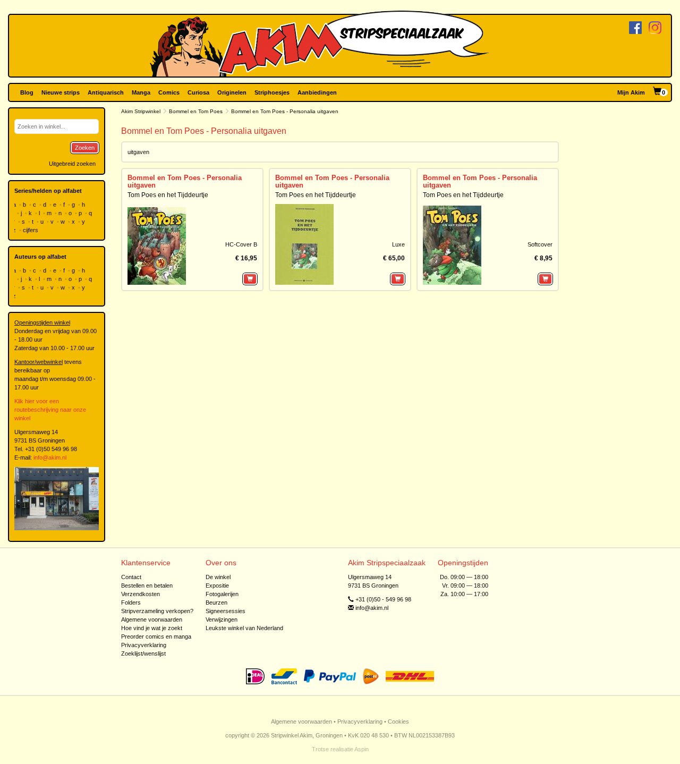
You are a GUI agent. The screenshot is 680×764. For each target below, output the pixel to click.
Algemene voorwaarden (151, 619)
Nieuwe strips (60, 92)
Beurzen (216, 602)
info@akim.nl (49, 457)
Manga (141, 92)
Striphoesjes (272, 92)
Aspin (361, 749)
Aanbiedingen (317, 92)
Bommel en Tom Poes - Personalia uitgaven (185, 181)
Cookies (398, 721)
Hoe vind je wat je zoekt (151, 628)
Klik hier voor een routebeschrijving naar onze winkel (50, 409)
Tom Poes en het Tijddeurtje (168, 195)
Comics (169, 92)
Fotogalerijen (222, 594)
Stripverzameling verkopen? (157, 611)
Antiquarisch (106, 92)
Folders (131, 602)
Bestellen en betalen (147, 585)
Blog (26, 92)
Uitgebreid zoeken (72, 163)
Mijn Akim (631, 92)
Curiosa (198, 92)
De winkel (218, 577)
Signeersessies (225, 611)
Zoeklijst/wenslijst (143, 653)
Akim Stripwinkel (140, 111)
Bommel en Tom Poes (196, 111)
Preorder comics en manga (156, 636)
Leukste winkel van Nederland (244, 628)
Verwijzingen (221, 619)
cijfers (31, 230)
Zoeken (85, 148)
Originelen (231, 92)
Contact (131, 577)
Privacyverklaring (143, 645)
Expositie (217, 585)
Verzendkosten (140, 594)
